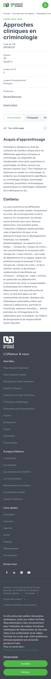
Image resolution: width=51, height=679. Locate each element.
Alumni (7, 415)
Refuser (25, 672)
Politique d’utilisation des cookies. (21, 650)
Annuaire (8, 521)
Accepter (25, 663)
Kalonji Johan (10, 105)
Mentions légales (11, 593)
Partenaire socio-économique (18, 408)
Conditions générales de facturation (20, 605)
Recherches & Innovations (17, 485)
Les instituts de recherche (17, 471)
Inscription (9, 514)
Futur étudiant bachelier (16, 367)
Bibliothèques (10, 548)
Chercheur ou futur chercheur (18, 395)
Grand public (10, 442)
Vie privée (30, 593)
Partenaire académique (15, 402)
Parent (7, 429)
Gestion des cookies (12, 599)
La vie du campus (12, 478)
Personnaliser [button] (10, 656)
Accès (6, 535)
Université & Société (14, 492)
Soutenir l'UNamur (13, 499)
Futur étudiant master (14, 374)
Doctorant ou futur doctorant (18, 381)
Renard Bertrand (12, 96)
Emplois (7, 541)
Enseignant (9, 422)
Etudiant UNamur (12, 388)
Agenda (7, 528)
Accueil (6, 13)
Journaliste (9, 436)
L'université (9, 458)
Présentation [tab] (14, 117)
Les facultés (9, 465)
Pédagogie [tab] (32, 117)
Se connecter (10, 555)
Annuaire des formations (23, 13)
